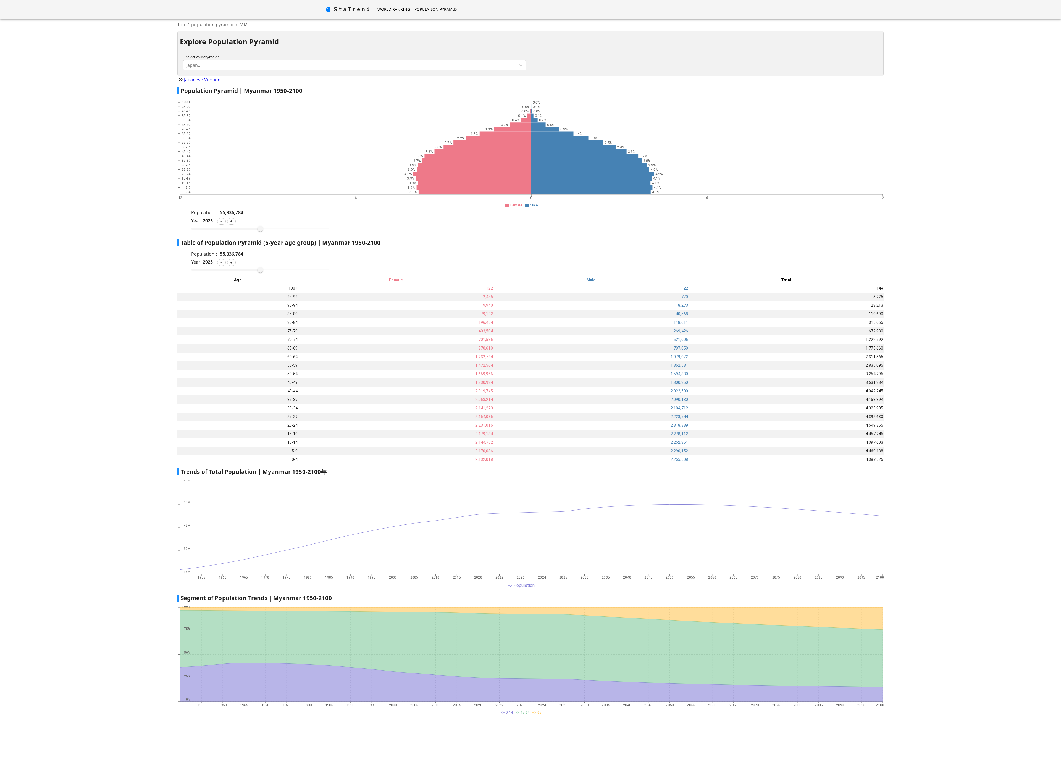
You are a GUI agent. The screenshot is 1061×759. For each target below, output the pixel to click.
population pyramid (212, 25)
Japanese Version (202, 80)
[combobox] (186, 65)
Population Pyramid (435, 9)
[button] (221, 221)
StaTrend (352, 9)
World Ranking (393, 9)
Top (181, 25)
